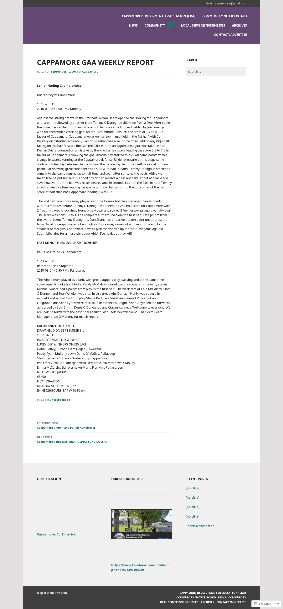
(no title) (192, 488)
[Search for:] (216, 71)
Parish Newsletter (200, 526)
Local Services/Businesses (203, 25)
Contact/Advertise (230, 35)
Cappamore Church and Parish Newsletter (66, 425)
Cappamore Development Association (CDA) (158, 16)
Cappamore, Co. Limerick (56, 534)
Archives (239, 25)
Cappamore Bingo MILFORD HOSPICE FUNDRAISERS (72, 439)
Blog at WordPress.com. (52, 593)
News (133, 25)
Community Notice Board (224, 16)
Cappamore (90, 71)
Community (155, 25)
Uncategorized (60, 400)
